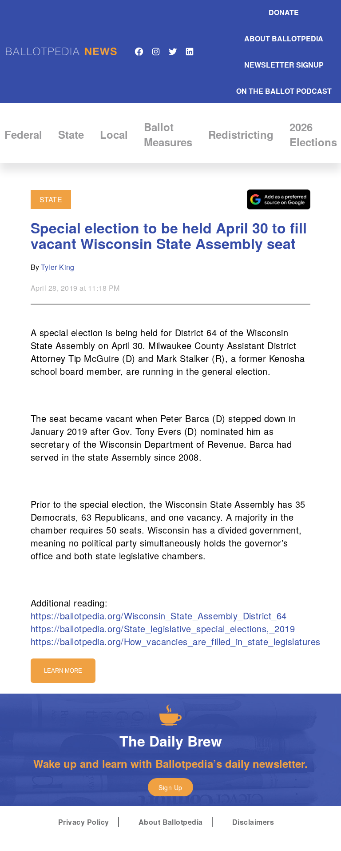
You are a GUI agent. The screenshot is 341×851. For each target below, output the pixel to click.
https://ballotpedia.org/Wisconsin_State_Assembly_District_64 (159, 615)
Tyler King (58, 267)
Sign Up (170, 787)
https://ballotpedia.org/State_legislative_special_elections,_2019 (163, 628)
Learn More (63, 670)
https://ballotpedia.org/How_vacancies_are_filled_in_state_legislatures (176, 641)
